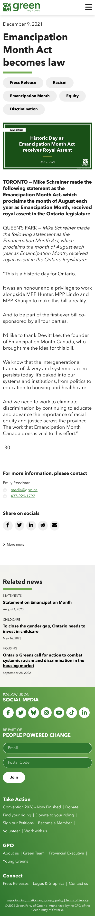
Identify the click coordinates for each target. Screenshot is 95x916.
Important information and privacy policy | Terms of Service (47, 900)
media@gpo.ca (24, 490)
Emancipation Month (30, 96)
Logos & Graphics (48, 884)
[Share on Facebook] (8, 526)
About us (11, 853)
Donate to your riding (55, 815)
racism (59, 83)
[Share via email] (54, 526)
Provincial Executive (66, 853)
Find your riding (17, 815)
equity (72, 96)
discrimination (24, 109)
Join (14, 778)
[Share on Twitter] (19, 526)
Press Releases (15, 884)
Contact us (78, 884)
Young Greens (15, 862)
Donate (71, 807)
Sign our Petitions (18, 823)
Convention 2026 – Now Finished (32, 807)
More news (15, 544)
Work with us (35, 831)
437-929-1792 (23, 496)
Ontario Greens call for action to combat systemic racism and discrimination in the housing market (43, 660)
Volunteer (11, 831)
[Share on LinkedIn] (31, 526)
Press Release (23, 83)
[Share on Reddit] (43, 526)
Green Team (34, 853)
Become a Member (55, 823)
